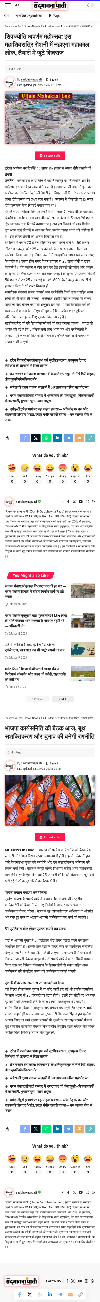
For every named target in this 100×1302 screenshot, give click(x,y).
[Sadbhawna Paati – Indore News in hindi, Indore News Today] (21, 1281)
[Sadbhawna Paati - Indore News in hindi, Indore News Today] (50, 5)
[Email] (70, 1294)
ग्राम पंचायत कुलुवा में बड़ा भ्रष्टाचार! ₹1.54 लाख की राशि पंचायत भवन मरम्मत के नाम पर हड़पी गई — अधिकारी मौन (36, 620)
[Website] (62, 502)
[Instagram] (87, 502)
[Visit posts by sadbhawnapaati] (9, 501)
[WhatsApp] (93, 502)
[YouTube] (80, 502)
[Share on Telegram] (60, 1294)
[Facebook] (68, 502)
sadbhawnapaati (31, 79)
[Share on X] (30, 1294)
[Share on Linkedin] (50, 1294)
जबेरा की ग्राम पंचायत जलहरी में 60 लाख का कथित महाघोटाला (49, 387)
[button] (9, 5)
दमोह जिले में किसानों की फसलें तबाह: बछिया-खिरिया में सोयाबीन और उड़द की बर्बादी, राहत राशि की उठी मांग (35, 674)
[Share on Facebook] (19, 1294)
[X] (74, 502)
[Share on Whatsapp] (40, 1294)
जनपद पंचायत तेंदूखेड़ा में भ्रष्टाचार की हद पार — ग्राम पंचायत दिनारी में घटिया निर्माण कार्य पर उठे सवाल (35, 591)
